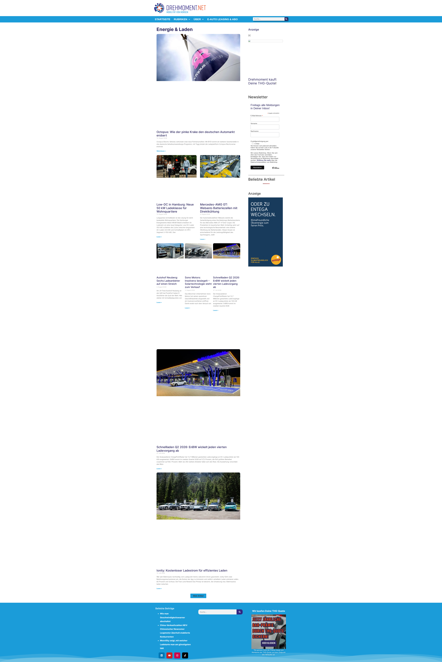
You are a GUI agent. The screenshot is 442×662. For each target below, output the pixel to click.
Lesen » (159, 237)
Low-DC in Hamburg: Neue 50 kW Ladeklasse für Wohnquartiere (175, 208)
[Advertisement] (198, 330)
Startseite (162, 19)
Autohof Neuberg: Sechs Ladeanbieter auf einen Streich (168, 280)
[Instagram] (177, 655)
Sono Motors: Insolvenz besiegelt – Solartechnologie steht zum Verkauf (198, 282)
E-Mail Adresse (257, 116)
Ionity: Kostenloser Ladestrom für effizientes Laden (192, 570)
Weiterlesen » (161, 151)
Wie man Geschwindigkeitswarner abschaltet (172, 617)
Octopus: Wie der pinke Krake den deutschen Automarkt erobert (196, 133)
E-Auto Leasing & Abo (222, 19)
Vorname (254, 123)
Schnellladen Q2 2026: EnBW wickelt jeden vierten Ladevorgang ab (226, 282)
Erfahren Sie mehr (264, 160)
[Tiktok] (185, 655)
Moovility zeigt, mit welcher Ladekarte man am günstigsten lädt (175, 644)
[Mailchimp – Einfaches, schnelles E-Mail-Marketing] (275, 170)
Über (197, 19)
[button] (198, 596)
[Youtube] (169, 655)
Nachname (255, 131)
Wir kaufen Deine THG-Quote (268, 611)
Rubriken (180, 19)
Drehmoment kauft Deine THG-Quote (262, 81)
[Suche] (286, 19)
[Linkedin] (162, 655)
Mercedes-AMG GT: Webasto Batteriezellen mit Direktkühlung (218, 208)
